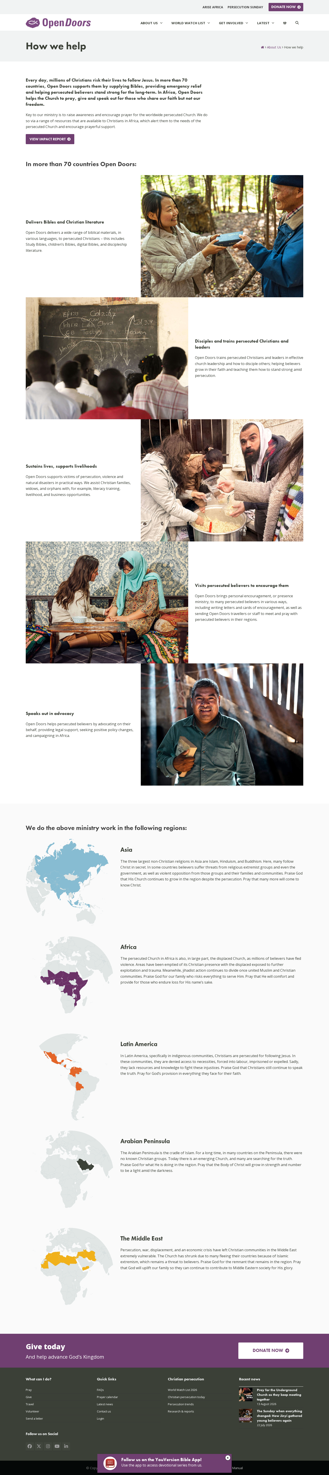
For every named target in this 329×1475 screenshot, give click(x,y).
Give (29, 1397)
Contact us (104, 1411)
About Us (274, 47)
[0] (285, 23)
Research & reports (181, 1411)
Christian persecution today (186, 1397)
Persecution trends (181, 1404)
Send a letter (34, 1419)
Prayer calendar (107, 1397)
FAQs (100, 1390)
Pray (29, 1390)
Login (100, 1419)
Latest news (105, 1404)
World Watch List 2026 (182, 1390)
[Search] (297, 23)
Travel (30, 1404)
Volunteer (32, 1411)
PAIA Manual (233, 1468)
